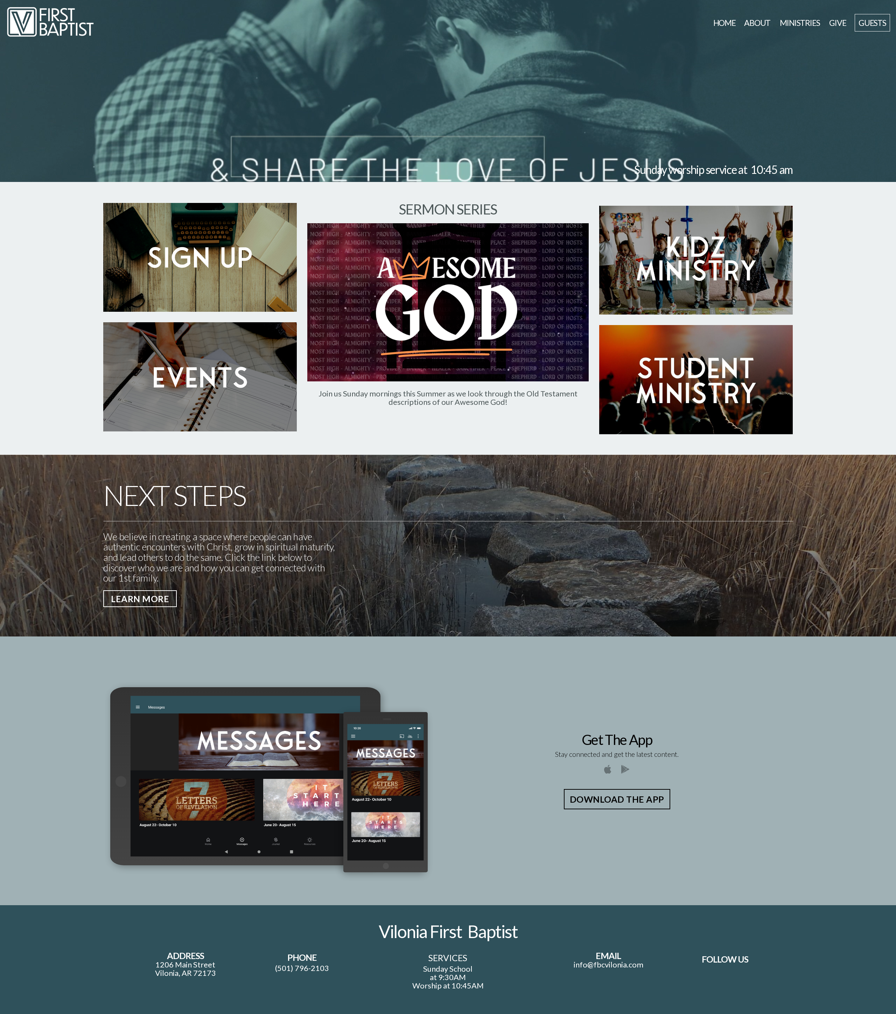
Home (724, 23)
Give (837, 23)
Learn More (140, 598)
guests (872, 23)
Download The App (617, 799)
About (757, 23)
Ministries (800, 23)
